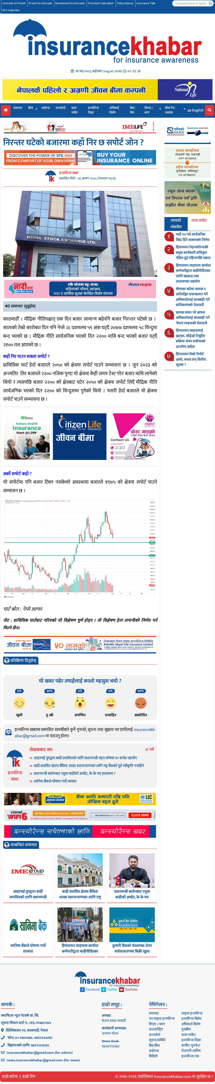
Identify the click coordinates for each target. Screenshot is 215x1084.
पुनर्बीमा (186, 1029)
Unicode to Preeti (14, 3)
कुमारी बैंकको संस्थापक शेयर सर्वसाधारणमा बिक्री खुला (132, 949)
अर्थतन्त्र (45, 108)
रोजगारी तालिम (191, 1051)
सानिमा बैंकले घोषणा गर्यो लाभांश (55, 781)
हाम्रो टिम (28, 1077)
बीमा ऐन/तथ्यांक (170, 110)
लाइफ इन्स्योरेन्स (191, 1013)
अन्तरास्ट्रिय (156, 1029)
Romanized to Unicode (70, 3)
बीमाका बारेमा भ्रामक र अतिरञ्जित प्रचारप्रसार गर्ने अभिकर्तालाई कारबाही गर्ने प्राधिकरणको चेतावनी (193, 297)
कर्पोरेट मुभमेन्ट (190, 1046)
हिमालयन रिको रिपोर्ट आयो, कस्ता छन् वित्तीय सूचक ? (191, 359)
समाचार (17, 108)
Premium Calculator (101, 3)
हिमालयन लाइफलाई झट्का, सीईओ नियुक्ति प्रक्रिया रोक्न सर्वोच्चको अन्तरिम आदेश (190, 339)
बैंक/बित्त (132, 110)
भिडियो (153, 1056)
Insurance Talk (145, 3)
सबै (151, 750)
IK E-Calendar (11, 10)
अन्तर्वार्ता (61, 108)
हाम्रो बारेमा (10, 1077)
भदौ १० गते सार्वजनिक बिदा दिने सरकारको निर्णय (192, 237)
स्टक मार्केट (74, 110)
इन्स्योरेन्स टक (190, 1056)
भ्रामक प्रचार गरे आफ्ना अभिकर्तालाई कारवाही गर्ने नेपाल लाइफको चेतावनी (193, 318)
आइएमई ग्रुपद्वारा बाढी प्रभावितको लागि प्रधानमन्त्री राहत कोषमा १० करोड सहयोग (85, 758)
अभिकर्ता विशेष (114, 110)
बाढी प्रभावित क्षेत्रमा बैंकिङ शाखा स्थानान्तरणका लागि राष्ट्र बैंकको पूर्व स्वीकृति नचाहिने (89, 766)
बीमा (30, 108)
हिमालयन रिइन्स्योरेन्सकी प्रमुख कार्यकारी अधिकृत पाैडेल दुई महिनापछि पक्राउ (193, 252)
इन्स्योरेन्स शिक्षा (93, 110)
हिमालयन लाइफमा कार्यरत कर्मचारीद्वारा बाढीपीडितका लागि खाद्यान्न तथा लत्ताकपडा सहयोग (193, 274)
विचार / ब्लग (148, 110)
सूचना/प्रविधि (157, 1040)
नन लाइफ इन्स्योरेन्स (161, 1019)
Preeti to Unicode (40, 3)
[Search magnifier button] (211, 3)
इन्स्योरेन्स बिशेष (191, 1019)
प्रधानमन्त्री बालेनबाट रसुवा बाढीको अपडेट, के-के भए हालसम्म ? (74, 774)
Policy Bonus (125, 3)
